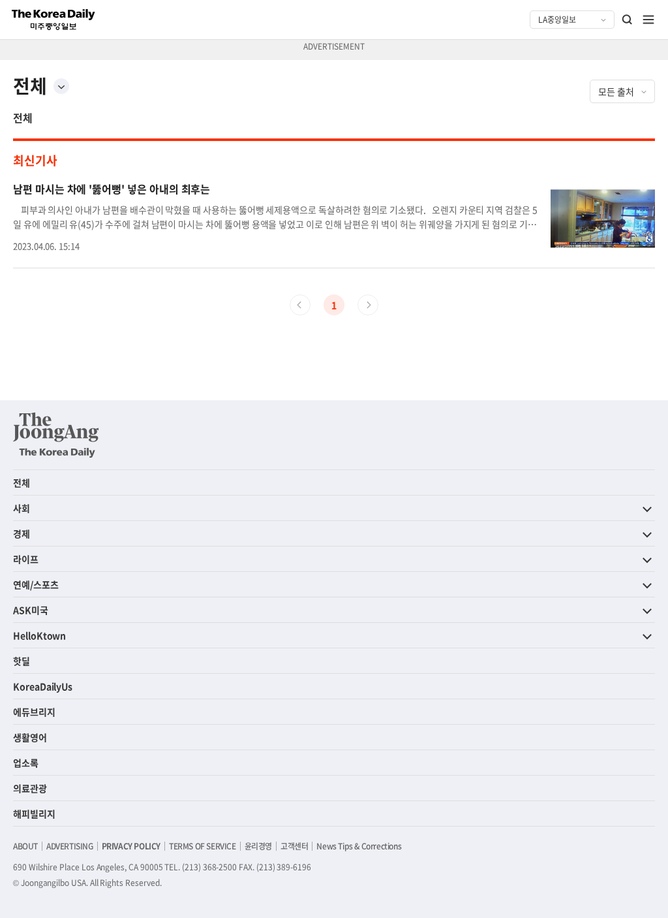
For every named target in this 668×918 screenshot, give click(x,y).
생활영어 (30, 737)
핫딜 (21, 660)
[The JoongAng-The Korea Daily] (56, 435)
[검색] (627, 19)
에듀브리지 (34, 711)
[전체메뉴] (648, 19)
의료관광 (30, 788)
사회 (21, 507)
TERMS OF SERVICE (202, 846)
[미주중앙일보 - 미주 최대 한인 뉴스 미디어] (53, 19)
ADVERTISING (69, 846)
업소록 (25, 762)
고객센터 (294, 846)
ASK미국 (30, 609)
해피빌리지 (34, 813)
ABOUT (25, 846)
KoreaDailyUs (42, 686)
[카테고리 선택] (61, 86)
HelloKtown (39, 635)
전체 (23, 117)
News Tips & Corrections (358, 846)
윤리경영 (258, 846)
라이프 (25, 558)
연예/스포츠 (36, 584)
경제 (21, 533)
